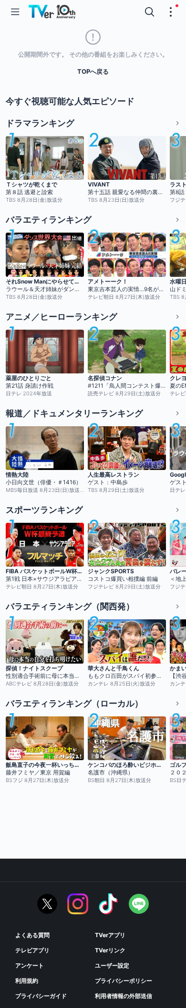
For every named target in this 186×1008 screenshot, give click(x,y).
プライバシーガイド (41, 995)
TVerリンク (110, 950)
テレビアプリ (32, 950)
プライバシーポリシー (123, 980)
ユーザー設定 (112, 965)
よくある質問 (32, 935)
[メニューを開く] (15, 12)
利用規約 (26, 980)
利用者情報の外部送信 (123, 995)
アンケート (29, 965)
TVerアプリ (110, 935)
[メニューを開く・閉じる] (170, 12)
